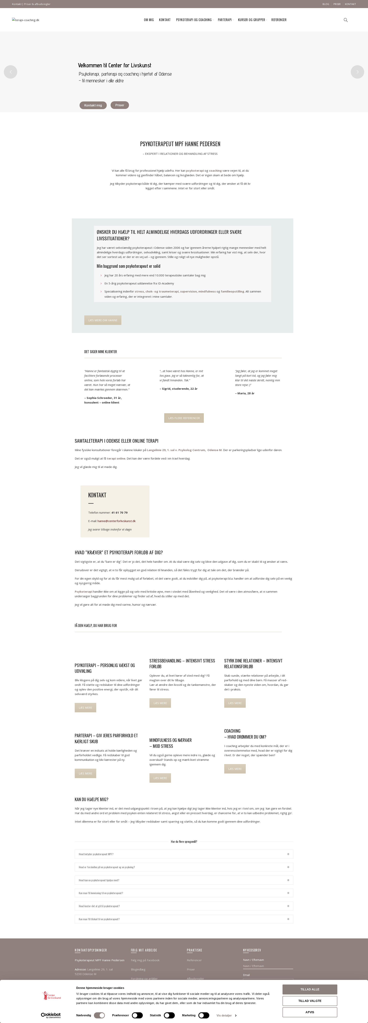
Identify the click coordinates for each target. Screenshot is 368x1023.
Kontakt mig (93, 105)
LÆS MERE (85, 707)
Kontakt (16, 4)
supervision (188, 291)
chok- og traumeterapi (162, 291)
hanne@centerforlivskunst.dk (117, 521)
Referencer (279, 19)
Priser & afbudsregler (37, 4)
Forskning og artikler (144, 978)
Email (246, 975)
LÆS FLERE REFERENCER (184, 418)
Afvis (310, 1012)
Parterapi (225, 19)
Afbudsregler (195, 978)
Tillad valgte (310, 1000)
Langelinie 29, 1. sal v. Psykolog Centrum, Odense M (184, 450)
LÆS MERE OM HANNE (102, 320)
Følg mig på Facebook (145, 960)
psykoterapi (195, 170)
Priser (337, 4)
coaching (215, 170)
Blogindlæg (138, 969)
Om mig (149, 19)
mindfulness (207, 291)
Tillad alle (310, 989)
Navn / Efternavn (253, 960)
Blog (326, 4)
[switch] (137, 1015)
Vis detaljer (224, 1015)
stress (139, 291)
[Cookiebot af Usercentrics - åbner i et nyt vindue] (51, 1015)
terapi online (116, 458)
